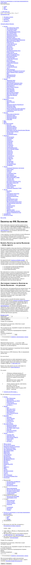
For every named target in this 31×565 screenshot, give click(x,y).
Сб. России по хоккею (9, 445)
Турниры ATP (10, 178)
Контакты (6, 19)
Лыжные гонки (11, 209)
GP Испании (10, 141)
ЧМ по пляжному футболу (13, 211)
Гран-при (9, 124)
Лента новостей (11, 500)
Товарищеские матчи (12, 35)
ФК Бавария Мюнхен (9, 458)
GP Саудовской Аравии (13, 149)
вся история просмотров (15, 394)
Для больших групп (12, 497)
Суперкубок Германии (12, 62)
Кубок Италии (10, 65)
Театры (5, 9)
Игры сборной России (12, 413)
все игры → (10, 414)
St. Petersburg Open (11, 173)
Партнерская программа (13, 496)
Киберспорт (10, 207)
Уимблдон (9, 170)
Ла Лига (6, 472)
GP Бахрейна (10, 138)
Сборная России (11, 45)
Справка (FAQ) (10, 493)
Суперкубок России (12, 44)
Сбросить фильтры (5, 319)
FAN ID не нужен (8, 215)
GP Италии (9, 154)
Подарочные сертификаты (13, 481)
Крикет (8, 208)
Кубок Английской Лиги (13, 54)
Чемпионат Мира (11, 126)
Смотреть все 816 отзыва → (11, 391)
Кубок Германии (11, 61)
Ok (16, 334)
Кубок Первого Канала (12, 87)
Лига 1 (8, 68)
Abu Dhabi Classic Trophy (13, 428)
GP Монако (9, 142)
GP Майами (10, 165)
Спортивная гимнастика (13, 193)
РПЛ (5, 465)
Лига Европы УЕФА (12, 29)
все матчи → (10, 405)
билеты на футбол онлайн (18, 260)
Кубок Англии (10, 52)
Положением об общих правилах (12, 525)
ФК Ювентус (7, 460)
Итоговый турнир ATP (12, 182)
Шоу (5, 7)
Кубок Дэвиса (10, 186)
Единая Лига (10, 419)
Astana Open (10, 184)
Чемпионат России (11, 118)
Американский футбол (12, 196)
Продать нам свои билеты (13, 489)
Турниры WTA (10, 180)
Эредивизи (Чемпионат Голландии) (16, 71)
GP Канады (9, 143)
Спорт (5, 6)
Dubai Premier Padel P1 (12, 437)
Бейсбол (9, 197)
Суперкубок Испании (12, 58)
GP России (9, 150)
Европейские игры (11, 195)
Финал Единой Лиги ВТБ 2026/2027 (16, 108)
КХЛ (8, 407)
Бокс (5, 120)
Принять (3, 563)
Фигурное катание (8, 123)
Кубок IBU (9, 119)
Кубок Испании (11, 57)
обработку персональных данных (19, 336)
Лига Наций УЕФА (12, 33)
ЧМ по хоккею (7, 444)
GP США (9, 160)
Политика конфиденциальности (14, 561)
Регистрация (10, 484)
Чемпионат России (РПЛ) (13, 401)
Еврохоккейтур (10, 85)
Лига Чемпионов (11, 398)
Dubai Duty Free (11, 436)
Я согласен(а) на (15, 336)
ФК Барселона (7, 457)
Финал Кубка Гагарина (13, 92)
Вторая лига (10, 49)
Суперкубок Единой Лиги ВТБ (15, 110)
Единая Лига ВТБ (8, 464)
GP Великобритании (12, 147)
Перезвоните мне (5, 14)
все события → (10, 432)
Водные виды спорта (12, 200)
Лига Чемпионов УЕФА (13, 27)
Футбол (6, 26)
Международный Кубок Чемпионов (16, 40)
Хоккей (5, 79)
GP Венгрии (10, 151)
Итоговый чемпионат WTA (14, 181)
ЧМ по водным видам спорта (14, 201)
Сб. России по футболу (9, 448)
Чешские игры (10, 88)
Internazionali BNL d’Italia (13, 177)
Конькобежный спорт (12, 199)
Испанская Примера (12, 56)
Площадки (9, 504)
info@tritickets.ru (5, 230)
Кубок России (10, 111)
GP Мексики (10, 158)
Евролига (9, 100)
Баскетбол (6, 99)
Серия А (9, 64)
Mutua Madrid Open (11, 176)
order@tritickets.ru (15, 367)
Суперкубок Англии (12, 53)
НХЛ (8, 96)
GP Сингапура (10, 155)
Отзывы (7, 21)
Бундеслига (10, 60)
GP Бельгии (10, 153)
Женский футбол (11, 76)
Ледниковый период (12, 134)
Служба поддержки (12, 492)
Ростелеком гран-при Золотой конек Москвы (18, 130)
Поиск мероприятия (12, 488)
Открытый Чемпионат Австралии (15, 168)
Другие (5, 189)
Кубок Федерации (11, 185)
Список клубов (10, 501)
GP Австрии (10, 146)
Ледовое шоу (10, 133)
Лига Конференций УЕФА (13, 31)
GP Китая (9, 139)
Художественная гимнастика (14, 203)
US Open (9, 172)
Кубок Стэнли (10, 97)
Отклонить (8, 563)
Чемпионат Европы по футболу (12, 446)
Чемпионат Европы (12, 34)
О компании (7, 18)
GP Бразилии (10, 161)
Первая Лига (10, 48)
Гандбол (9, 204)
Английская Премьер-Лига (13, 50)
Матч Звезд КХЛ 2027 (12, 93)
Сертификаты (7, 213)
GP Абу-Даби (10, 162)
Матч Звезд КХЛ (11, 409)
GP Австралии (10, 137)
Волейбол (9, 191)
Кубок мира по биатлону (13, 114)
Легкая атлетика (11, 205)
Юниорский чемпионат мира (14, 84)
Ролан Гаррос (10, 169)
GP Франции (10, 145)
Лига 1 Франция (8, 475)
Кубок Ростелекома (11, 430)
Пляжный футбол (11, 75)
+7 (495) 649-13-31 (15, 363)
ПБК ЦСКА (7, 452)
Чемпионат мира (11, 37)
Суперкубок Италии (12, 66)
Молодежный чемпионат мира (14, 83)
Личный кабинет (5, 23)
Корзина (12, 23)
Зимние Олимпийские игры (14, 212)
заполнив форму (14, 537)
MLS (8, 73)
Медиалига (9, 46)
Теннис (5, 166)
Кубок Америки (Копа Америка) (15, 72)
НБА (8, 103)
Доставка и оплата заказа (13, 491)
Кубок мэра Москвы (12, 95)
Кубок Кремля (10, 174)
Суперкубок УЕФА (12, 30)
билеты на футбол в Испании (21, 300)
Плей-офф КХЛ (11, 91)
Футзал (8, 77)
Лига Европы (10, 399)
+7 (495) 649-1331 (8, 535)
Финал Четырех (11, 102)
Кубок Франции (11, 69)
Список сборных (11, 503)
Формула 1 (6, 135)
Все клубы (3, 217)
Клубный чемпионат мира (13, 38)
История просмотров (12, 485)
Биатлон (6, 112)
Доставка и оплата (8, 17)
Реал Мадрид (7, 456)
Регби (8, 192)
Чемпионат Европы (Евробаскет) (15, 104)
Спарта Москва (8, 454)
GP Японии (10, 157)
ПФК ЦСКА (7, 453)
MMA (5, 122)
